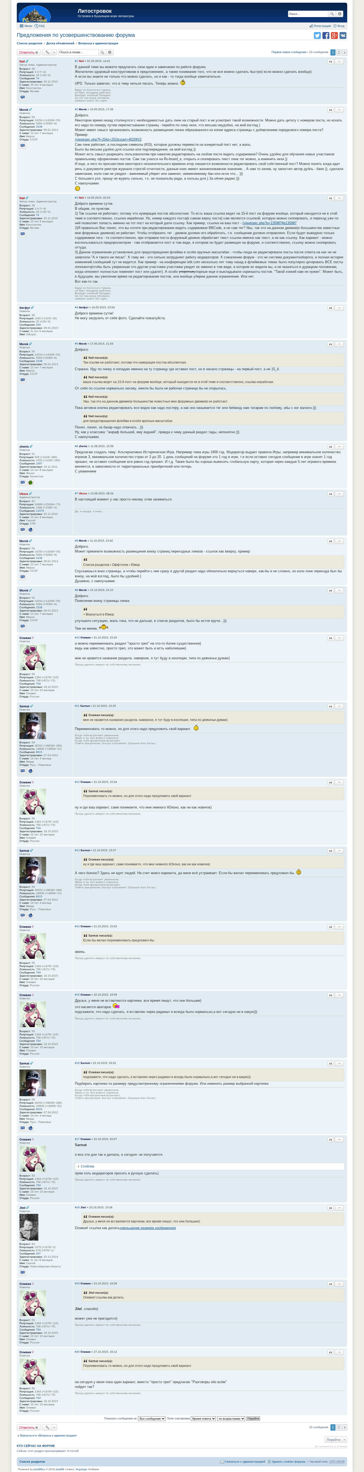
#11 (77, 705)
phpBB (60, 1469)
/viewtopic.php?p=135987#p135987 (269, 223)
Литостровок (95, 11)
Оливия (25, 638)
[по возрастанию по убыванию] (231, 1418)
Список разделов (32, 1461)
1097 (39, 463)
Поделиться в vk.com (342, 35)
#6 (76, 446)
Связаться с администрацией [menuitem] (245, 1461)
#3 (76, 197)
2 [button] (339, 52)
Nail (22, 61)
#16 (77, 1062)
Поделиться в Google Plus (334, 35)
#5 (76, 343)
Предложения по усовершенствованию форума (76, 35)
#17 (77, 1139)
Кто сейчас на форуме (36, 1445)
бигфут (24, 307)
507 (38, 1253)
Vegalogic (81, 1469)
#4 (76, 307)
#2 (76, 109)
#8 (76, 540)
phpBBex (39, 1469)
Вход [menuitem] (341, 25)
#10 (77, 637)
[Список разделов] (48, 13)
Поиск (332, 14)
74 (37, 78)
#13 (77, 850)
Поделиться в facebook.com (325, 35)
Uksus (23, 493)
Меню (28, 25)
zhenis (24, 446)
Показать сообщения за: (121, 1418)
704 (38, 683)
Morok (23, 109)
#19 (77, 1283)
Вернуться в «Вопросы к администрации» (48, 1435)
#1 (76, 61)
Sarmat (24, 706)
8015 (39, 752)
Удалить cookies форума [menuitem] (288, 1461)
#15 (77, 994)
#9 (76, 590)
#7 (76, 493)
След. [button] (344, 52)
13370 (40, 510)
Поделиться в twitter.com (317, 35)
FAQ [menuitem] (42, 25)
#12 (77, 781)
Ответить (27, 52)
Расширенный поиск (339, 14)
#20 (77, 1351)
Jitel (22, 1207)
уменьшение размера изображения (148, 1228)
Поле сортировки (179, 1418)
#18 (77, 1207)
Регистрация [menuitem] (322, 25)
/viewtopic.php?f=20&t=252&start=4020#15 (108, 139)
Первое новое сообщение (289, 52)
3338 (39, 126)
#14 (77, 926)
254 (38, 324)
